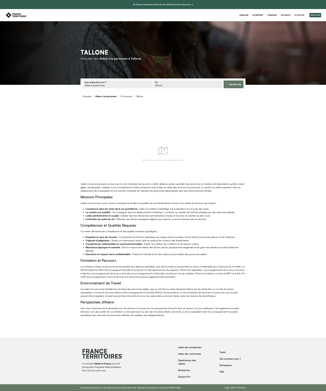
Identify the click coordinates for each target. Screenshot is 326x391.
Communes (272, 15)
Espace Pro (315, 15)
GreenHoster (153, 388)
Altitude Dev (97, 388)
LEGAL (227, 388)
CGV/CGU (241, 388)
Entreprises (258, 15)
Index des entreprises (189, 347)
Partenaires (226, 365)
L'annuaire (243, 15)
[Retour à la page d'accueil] (16, 15)
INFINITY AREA (175, 388)
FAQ (222, 371)
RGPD (233, 388)
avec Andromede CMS (126, 388)
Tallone (139, 96)
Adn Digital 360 (110, 388)
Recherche (285, 15)
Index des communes (189, 353)
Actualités (299, 15)
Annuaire (86, 96)
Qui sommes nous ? (230, 358)
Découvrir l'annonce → (182, 4)
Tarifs (223, 352)
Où (156, 82)
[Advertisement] (163, 120)
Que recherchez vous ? (95, 82)
